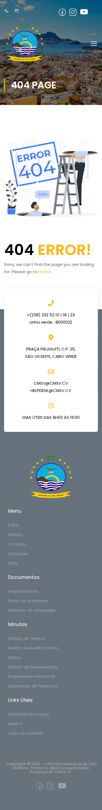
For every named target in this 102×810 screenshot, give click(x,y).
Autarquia (18, 553)
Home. (45, 272)
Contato (17, 544)
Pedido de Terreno (27, 638)
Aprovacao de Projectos (32, 686)
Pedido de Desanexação (33, 667)
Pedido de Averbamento (33, 648)
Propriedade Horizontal (31, 676)
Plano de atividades (28, 601)
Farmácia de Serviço (28, 714)
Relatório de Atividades (31, 610)
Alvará (14, 657)
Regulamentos (23, 591)
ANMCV (15, 723)
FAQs (13, 563)
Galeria (15, 534)
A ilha (13, 525)
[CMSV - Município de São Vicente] (25, 43)
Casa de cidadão (26, 733)
